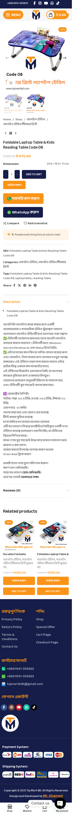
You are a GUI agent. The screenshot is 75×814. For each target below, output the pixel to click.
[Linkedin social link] (30, 285)
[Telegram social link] (35, 285)
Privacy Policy (12, 619)
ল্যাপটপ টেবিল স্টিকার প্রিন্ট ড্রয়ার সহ (18, 563)
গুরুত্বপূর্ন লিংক (13, 611)
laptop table (23, 278)
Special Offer (45, 627)
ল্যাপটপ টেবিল (36, 119)
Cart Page (43, 635)
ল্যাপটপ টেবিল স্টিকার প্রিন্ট (20, 124)
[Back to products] (10, 133)
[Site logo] (36, 14)
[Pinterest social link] (25, 285)
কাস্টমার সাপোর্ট (14, 660)
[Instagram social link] (40, 3)
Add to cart (34, 174)
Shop (18, 119)
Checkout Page (47, 642)
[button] (7, 58)
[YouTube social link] (46, 3)
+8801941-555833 (17, 3)
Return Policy (12, 627)
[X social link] (19, 285)
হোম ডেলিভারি (31, 472)
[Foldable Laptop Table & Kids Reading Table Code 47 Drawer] (53, 534)
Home (7, 119)
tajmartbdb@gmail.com (25, 684)
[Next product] (15, 133)
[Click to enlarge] (11, 82)
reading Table (41, 278)
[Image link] (33, 754)
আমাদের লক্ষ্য (30, 477)
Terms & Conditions (10, 637)
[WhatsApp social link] (52, 3)
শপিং (40, 611)
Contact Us (10, 646)
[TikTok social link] (58, 3)
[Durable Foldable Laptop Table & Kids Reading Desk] (19, 534)
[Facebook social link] (34, 3)
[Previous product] (5, 133)
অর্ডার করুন (14, 184)
